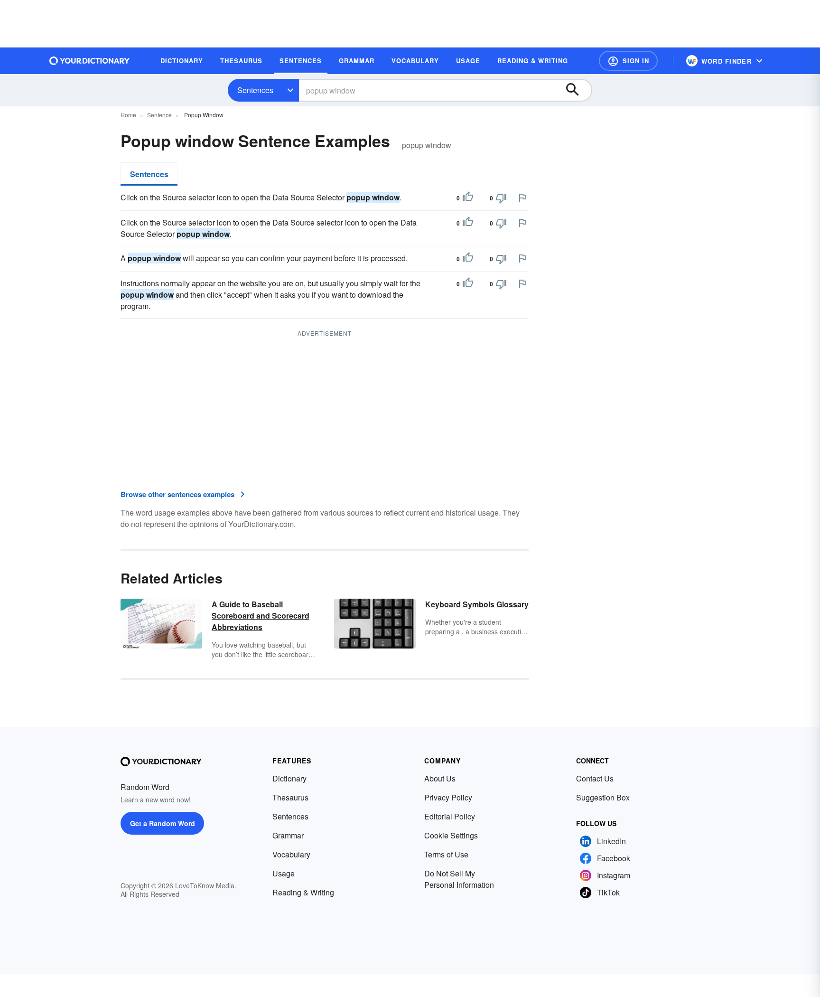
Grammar (288, 835)
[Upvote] (468, 198)
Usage (283, 873)
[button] (628, 61)
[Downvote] (501, 198)
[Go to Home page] (89, 60)
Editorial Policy (449, 816)
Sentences (255, 90)
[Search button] (577, 90)
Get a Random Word (162, 823)
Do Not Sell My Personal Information (459, 879)
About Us (440, 778)
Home (128, 115)
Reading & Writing (303, 892)
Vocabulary (291, 854)
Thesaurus (290, 797)
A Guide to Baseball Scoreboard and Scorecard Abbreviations (260, 615)
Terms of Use (446, 854)
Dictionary (289, 778)
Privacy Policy (448, 797)
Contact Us (595, 778)
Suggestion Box (603, 797)
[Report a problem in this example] (522, 197)
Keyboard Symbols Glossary (477, 604)
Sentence (159, 115)
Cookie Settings (451, 835)
